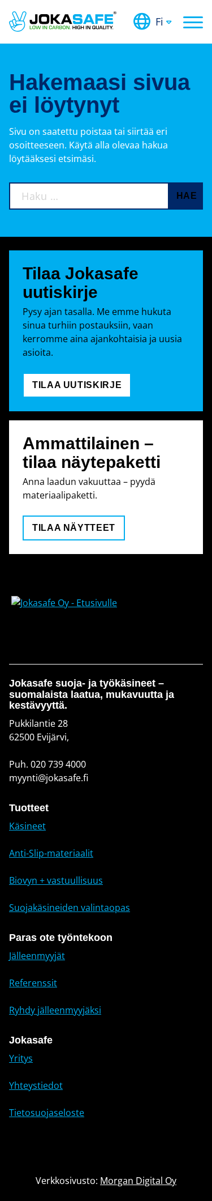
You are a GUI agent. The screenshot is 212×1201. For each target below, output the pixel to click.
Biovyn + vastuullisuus (56, 880)
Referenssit (33, 983)
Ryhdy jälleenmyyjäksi (55, 1010)
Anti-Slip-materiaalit (51, 853)
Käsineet (27, 826)
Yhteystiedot (36, 1085)
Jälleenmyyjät (37, 955)
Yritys (21, 1058)
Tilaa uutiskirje (77, 385)
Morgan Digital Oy (138, 1180)
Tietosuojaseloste (46, 1112)
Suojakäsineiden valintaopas (69, 907)
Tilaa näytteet (73, 528)
